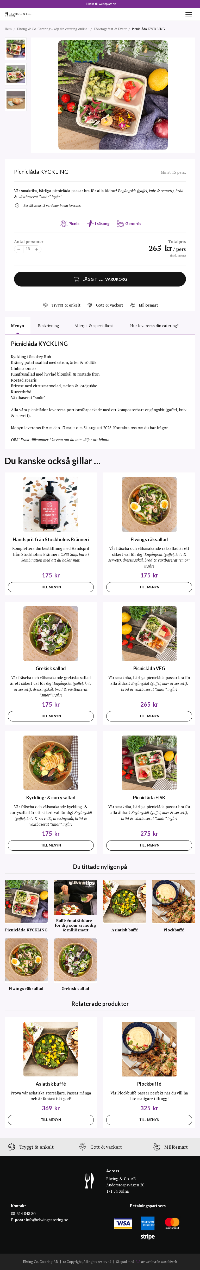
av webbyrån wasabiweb (159, 1262)
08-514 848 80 (23, 1213)
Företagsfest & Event (110, 29)
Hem (8, 29)
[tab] (17, 325)
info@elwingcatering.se (47, 1219)
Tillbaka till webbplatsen (100, 3)
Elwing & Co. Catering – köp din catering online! (53, 29)
